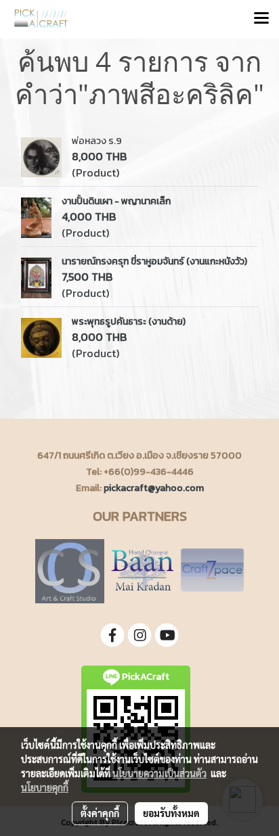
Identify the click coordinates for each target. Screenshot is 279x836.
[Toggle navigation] (261, 19)
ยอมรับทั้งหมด (171, 813)
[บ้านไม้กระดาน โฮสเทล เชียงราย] (142, 570)
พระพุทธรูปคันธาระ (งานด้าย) (129, 322)
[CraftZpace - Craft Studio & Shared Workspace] (212, 570)
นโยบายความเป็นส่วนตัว (159, 773)
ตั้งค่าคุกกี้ (100, 813)
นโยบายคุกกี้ (44, 787)
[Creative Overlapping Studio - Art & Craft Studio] (69, 570)
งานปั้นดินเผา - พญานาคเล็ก (116, 201)
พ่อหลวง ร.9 (97, 141)
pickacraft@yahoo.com (154, 488)
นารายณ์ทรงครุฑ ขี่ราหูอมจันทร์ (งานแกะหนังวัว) (154, 261)
